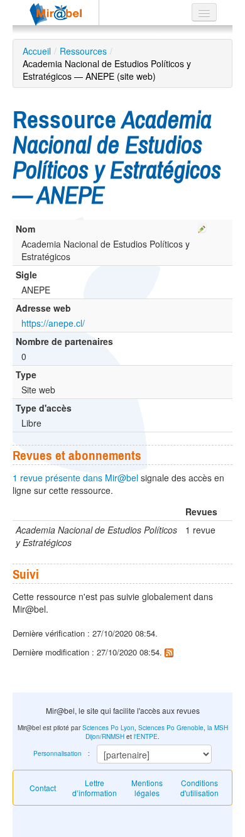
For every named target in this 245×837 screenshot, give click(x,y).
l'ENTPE (146, 736)
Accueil (37, 51)
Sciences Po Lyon (108, 727)
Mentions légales (147, 787)
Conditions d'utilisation (199, 787)
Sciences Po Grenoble (171, 727)
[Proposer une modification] (202, 226)
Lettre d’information (94, 787)
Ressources (83, 51)
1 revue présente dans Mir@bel (75, 477)
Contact (43, 787)
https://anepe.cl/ (53, 323)
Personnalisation (57, 753)
